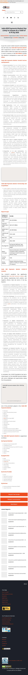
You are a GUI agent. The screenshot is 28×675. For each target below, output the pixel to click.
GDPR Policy (4, 598)
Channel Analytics (6, 622)
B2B (16, 47)
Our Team (4, 641)
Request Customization (14, 499)
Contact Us (4, 643)
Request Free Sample (14, 494)
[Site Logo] (14, 7)
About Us (4, 639)
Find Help (4, 590)
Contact (4, 637)
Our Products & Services (8, 616)
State (4, 418)
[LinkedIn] (18, 17)
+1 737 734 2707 (12, 2)
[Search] (21, 12)
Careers (4, 645)
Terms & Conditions (6, 604)
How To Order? (5, 592)
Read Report (14, 504)
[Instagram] (14, 17)
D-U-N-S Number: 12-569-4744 (15, 660)
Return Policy (5, 602)
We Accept (5, 627)
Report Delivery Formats (7, 594)
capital (8, 303)
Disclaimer (4, 596)
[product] (4, 514)
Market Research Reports (7, 624)
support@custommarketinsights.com (15, 1)
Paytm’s (9, 188)
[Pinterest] (7, 17)
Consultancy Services (7, 618)
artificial (13, 152)
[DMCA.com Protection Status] (14, 667)
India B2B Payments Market (16, 276)
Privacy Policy (5, 600)
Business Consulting (6, 620)
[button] (12, 22)
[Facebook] (3, 17)
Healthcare (5, 461)
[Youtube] (11, 17)
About (25, 584)
